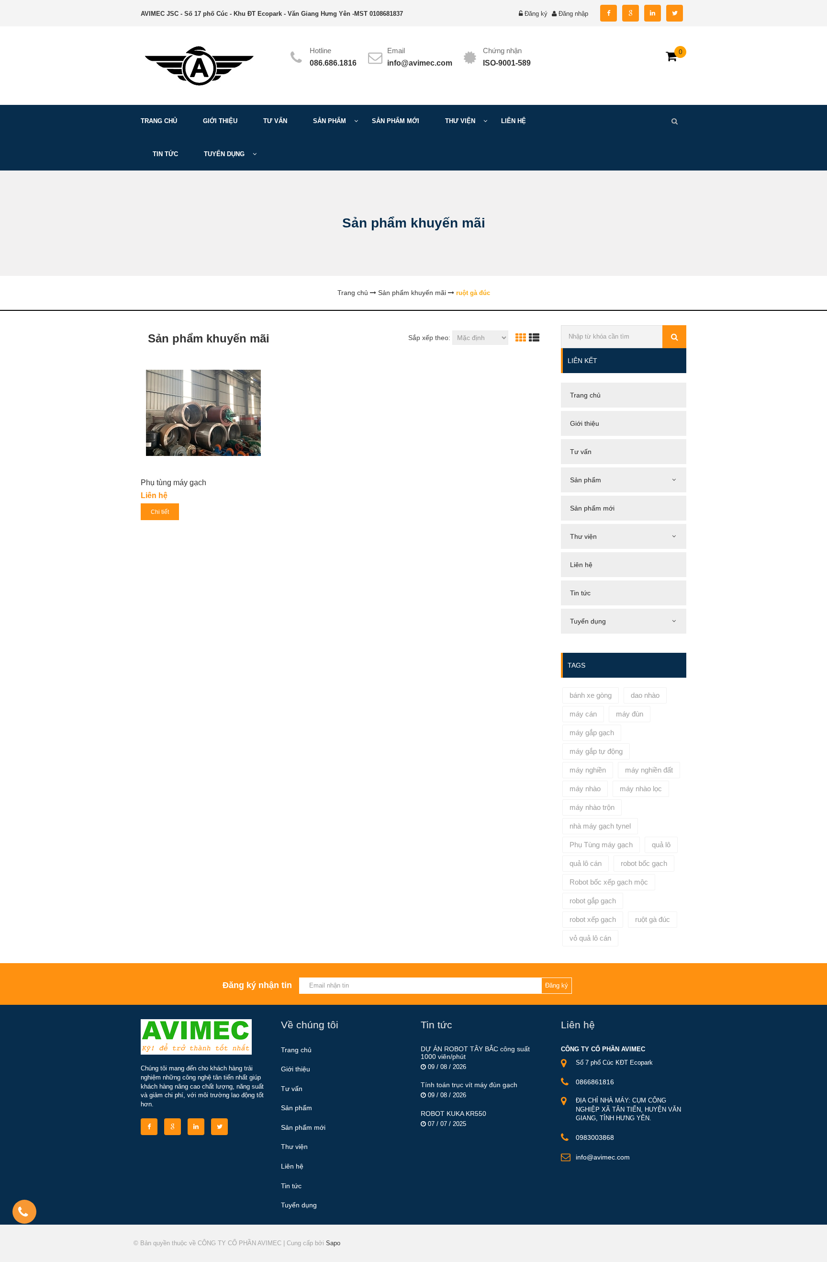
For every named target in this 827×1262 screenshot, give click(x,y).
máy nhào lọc (641, 788)
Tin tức (291, 1186)
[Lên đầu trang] (716, 1246)
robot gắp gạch (593, 901)
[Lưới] (520, 338)
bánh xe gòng (591, 695)
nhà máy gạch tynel (600, 826)
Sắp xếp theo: (429, 337)
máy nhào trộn (592, 807)
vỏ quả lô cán (590, 938)
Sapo (333, 1243)
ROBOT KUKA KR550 (453, 1113)
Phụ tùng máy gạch (173, 482)
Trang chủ (296, 1050)
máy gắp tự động (596, 751)
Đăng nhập (573, 13)
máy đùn (629, 714)
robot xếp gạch (593, 919)
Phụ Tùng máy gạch (601, 845)
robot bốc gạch (644, 863)
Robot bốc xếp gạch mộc (609, 882)
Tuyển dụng (299, 1205)
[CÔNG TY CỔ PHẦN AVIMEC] (198, 64)
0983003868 (595, 1137)
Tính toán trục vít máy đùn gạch (469, 1085)
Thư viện (294, 1146)
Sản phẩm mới (303, 1127)
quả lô (661, 845)
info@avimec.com (419, 63)
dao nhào (645, 695)
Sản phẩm (296, 1108)
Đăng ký (536, 13)
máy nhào (585, 788)
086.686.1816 (333, 63)
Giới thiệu (295, 1069)
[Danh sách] (534, 338)
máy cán (583, 714)
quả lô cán (586, 863)
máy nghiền (588, 770)
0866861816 (595, 1082)
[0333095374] (23, 1213)
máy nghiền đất (649, 770)
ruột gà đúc (652, 919)
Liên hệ (292, 1166)
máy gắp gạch (592, 732)
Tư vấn (291, 1088)
